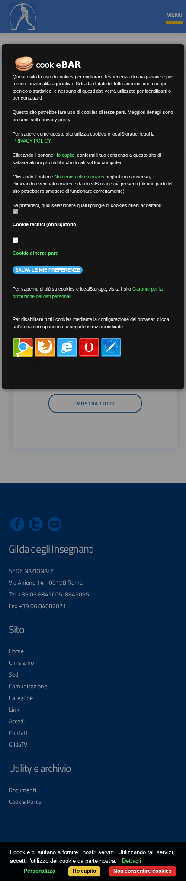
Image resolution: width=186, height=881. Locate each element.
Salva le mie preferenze (47, 269)
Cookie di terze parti (35, 253)
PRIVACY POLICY (32, 140)
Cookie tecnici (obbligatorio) (45, 224)
